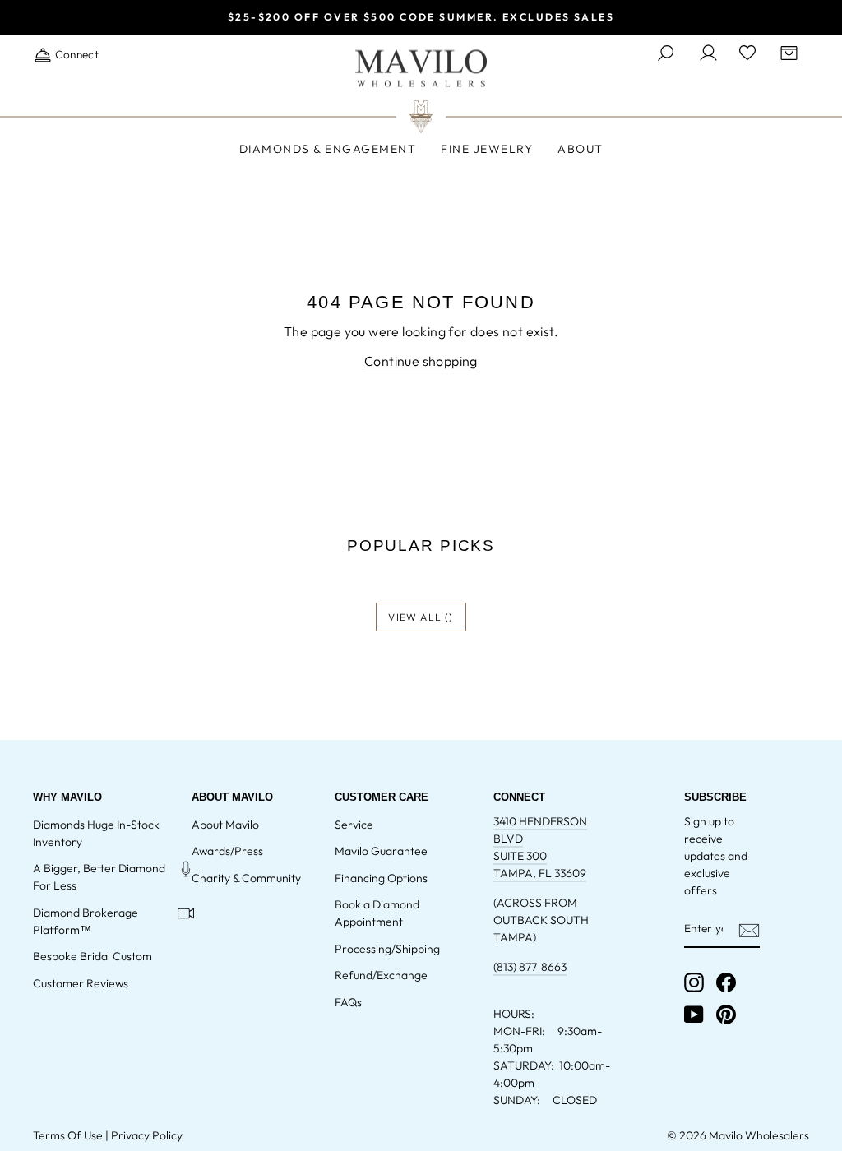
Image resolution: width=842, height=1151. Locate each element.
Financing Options (381, 878)
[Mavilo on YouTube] (694, 1014)
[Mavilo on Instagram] (694, 982)
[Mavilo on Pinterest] (726, 1014)
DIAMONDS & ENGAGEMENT (328, 148)
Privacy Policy (147, 1135)
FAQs (348, 1002)
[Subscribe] (749, 930)
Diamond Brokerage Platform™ (85, 921)
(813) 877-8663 (530, 966)
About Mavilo (225, 824)
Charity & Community (246, 878)
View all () (420, 617)
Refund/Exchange (381, 975)
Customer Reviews (80, 983)
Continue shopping (421, 361)
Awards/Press (227, 851)
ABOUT (580, 148)
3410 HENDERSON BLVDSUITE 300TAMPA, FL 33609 (540, 847)
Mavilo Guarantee (381, 851)
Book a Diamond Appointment (377, 913)
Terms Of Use (68, 1135)
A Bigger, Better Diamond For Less (99, 877)
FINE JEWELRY (487, 148)
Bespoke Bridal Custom (92, 956)
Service (354, 824)
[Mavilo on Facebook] (726, 982)
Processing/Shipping (387, 948)
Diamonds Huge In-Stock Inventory (96, 833)
